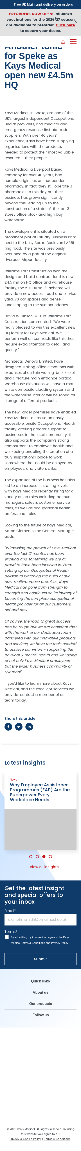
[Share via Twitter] (19, 727)
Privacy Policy (59, 938)
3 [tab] (43, 851)
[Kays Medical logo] (38, 41)
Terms (10, 927)
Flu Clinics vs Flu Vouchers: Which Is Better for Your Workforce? (46, 789)
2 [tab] (37, 851)
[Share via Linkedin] (29, 727)
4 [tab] (50, 851)
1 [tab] (30, 851)
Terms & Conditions (33, 938)
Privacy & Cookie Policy (25, 1134)
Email (10, 906)
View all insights (44, 861)
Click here (65, 25)
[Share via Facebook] (8, 727)
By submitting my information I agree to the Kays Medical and (40, 935)
